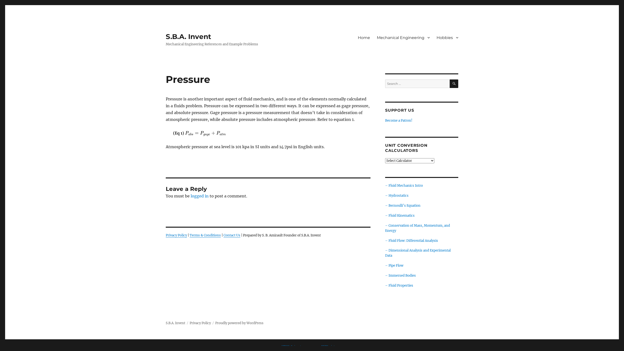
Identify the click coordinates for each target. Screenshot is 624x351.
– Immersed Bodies (400, 275)
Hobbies (445, 37)
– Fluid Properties (399, 285)
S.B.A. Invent (188, 36)
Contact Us (232, 235)
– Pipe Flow (394, 265)
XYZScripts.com (332, 346)
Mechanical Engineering (400, 37)
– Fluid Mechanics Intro (404, 186)
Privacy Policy (176, 235)
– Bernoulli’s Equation (402, 206)
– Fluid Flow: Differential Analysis (411, 241)
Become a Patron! (398, 120)
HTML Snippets (292, 346)
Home (364, 37)
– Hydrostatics (397, 196)
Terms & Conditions (205, 235)
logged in (200, 196)
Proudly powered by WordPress (239, 323)
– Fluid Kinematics (400, 216)
